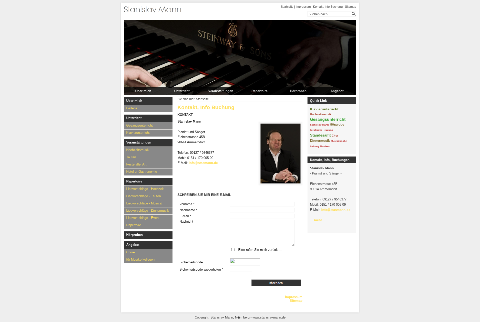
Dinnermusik (320, 141)
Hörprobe (337, 124)
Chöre (130, 252)
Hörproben (298, 91)
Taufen (131, 157)
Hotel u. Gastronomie (141, 171)
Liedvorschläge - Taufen (143, 196)
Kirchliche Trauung (321, 130)
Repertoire (260, 91)
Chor (335, 135)
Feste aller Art (136, 164)
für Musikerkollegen (140, 259)
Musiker (325, 146)
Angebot (337, 91)
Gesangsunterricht (139, 125)
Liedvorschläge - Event (143, 218)
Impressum (303, 6)
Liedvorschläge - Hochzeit (145, 189)
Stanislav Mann (319, 124)
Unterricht (182, 91)
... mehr (316, 220)
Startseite (287, 6)
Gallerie (131, 108)
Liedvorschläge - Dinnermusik (147, 210)
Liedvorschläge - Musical (144, 203)
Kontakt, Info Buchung (328, 6)
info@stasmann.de (203, 163)
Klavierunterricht (138, 133)
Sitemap (350, 6)
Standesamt (320, 135)
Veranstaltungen (220, 91)
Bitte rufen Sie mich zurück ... (260, 250)
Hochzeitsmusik (138, 150)
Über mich (143, 91)
